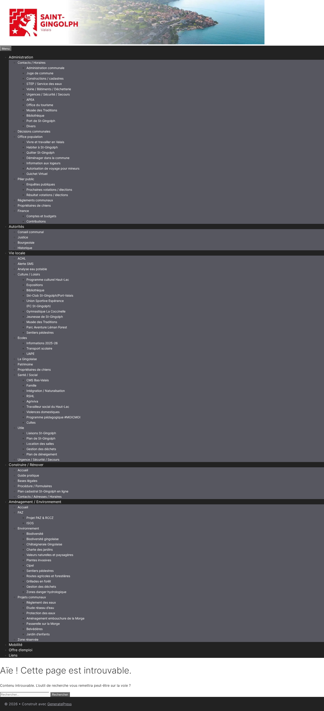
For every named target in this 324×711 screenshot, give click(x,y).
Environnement (28, 528)
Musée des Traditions (41, 110)
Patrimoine (25, 364)
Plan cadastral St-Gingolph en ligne (43, 491)
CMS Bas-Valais (37, 380)
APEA (30, 99)
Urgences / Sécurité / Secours (48, 94)
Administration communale (45, 68)
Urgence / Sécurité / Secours (38, 459)
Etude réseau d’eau (40, 608)
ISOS (30, 523)
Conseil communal (31, 232)
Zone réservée (28, 639)
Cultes (30, 422)
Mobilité (15, 644)
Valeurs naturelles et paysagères (49, 555)
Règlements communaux (35, 200)
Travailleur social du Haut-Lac (47, 406)
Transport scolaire (39, 348)
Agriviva (32, 401)
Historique (25, 248)
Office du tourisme (39, 105)
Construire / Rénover (26, 464)
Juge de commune (39, 73)
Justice (23, 237)
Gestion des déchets (41, 449)
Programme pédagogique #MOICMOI (53, 417)
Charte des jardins (39, 549)
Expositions (34, 285)
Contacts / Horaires (31, 62)
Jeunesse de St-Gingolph (44, 316)
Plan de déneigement (41, 454)
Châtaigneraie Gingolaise (44, 544)
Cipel (30, 565)
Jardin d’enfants (38, 634)
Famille (31, 385)
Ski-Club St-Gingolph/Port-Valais (49, 295)
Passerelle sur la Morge (43, 623)
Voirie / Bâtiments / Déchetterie (48, 89)
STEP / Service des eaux (44, 84)
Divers (30, 126)
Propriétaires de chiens (34, 205)
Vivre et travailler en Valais (45, 142)
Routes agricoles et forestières (48, 576)
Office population (30, 136)
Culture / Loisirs (29, 274)
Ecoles (22, 338)
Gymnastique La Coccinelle (45, 311)
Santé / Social (27, 375)
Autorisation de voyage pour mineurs (52, 168)
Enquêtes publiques (40, 184)
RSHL (30, 396)
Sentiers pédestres (40, 332)
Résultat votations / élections (47, 195)
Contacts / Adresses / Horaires (39, 496)
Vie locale (17, 253)
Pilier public (26, 179)
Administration (21, 57)
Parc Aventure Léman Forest (46, 327)
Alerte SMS (26, 264)
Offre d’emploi (20, 650)
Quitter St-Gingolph (40, 152)
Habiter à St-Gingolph (42, 147)
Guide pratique (28, 475)
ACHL (22, 258)
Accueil (23, 470)
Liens (13, 655)
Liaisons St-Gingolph (41, 433)
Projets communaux (32, 597)
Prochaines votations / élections (49, 189)
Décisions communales (34, 131)
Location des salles (40, 443)
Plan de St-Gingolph (40, 438)
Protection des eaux (40, 613)
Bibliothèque (35, 115)
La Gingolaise (27, 359)
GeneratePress (59, 704)
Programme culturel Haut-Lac (47, 279)
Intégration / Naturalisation (45, 391)
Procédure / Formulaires (35, 486)
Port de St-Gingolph (40, 121)
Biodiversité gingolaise (42, 539)
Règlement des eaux (41, 602)
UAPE (30, 354)
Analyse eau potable (32, 269)
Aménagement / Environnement (35, 502)
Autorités (16, 226)
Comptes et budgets (41, 216)
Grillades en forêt (38, 581)
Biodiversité (34, 533)
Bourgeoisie (26, 242)
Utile (21, 428)
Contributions (36, 221)
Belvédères (34, 629)
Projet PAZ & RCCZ (40, 518)
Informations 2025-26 (42, 343)
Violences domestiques (43, 412)
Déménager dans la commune (47, 158)
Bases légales (27, 481)
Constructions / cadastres (44, 78)
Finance (23, 211)
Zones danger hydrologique (46, 592)
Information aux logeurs (43, 163)
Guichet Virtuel (36, 174)
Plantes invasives (38, 560)
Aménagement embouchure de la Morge (55, 618)
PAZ (20, 512)
